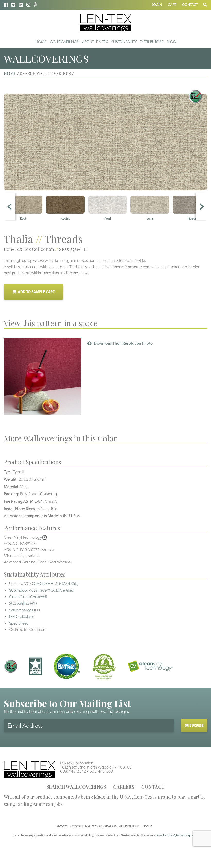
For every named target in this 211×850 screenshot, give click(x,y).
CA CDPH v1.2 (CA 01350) (56, 583)
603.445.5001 (102, 771)
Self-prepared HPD (24, 610)
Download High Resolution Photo (123, 343)
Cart (172, 5)
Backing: (11, 493)
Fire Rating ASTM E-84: (24, 501)
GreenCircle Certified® (28, 596)
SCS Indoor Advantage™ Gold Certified (41, 590)
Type (8, 471)
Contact (190, 5)
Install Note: (14, 508)
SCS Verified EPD (23, 603)
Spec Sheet (18, 623)
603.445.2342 (73, 771)
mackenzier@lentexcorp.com (177, 835)
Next (201, 206)
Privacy (61, 826)
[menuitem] (41, 41)
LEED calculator (21, 616)
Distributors (151, 42)
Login (157, 5)
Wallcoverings (64, 42)
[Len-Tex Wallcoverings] (105, 22)
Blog (171, 42)
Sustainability (124, 42)
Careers (123, 787)
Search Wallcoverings (76, 787)
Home (41, 42)
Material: (12, 486)
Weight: (11, 479)
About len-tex (95, 42)
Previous (9, 206)
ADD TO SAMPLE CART (36, 292)
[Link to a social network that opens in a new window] (6, 4)
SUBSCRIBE (194, 725)
